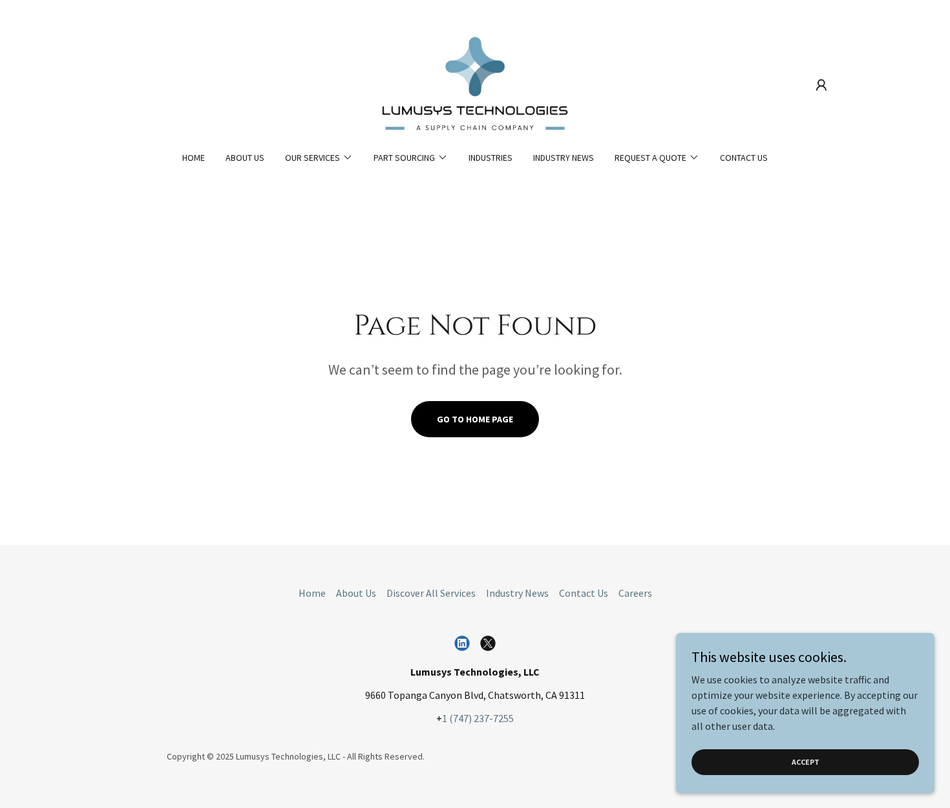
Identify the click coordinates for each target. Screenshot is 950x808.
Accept (805, 762)
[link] (475, 84)
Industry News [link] (563, 157)
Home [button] (312, 592)
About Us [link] (245, 157)
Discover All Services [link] (431, 592)
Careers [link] (635, 592)
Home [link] (193, 157)
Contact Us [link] (744, 157)
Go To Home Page (475, 419)
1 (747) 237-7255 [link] (478, 718)
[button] (821, 85)
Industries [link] (490, 157)
